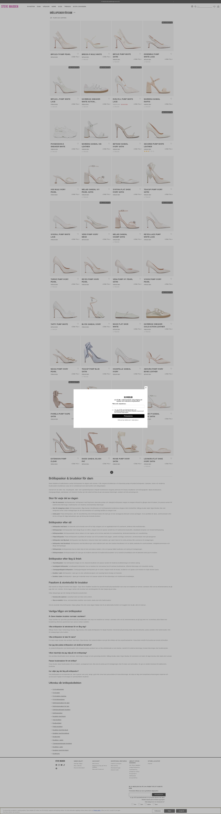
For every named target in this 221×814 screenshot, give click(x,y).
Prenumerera (128, 416)
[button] (146, 387)
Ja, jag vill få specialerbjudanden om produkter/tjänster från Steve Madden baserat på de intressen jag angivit (129, 411)
